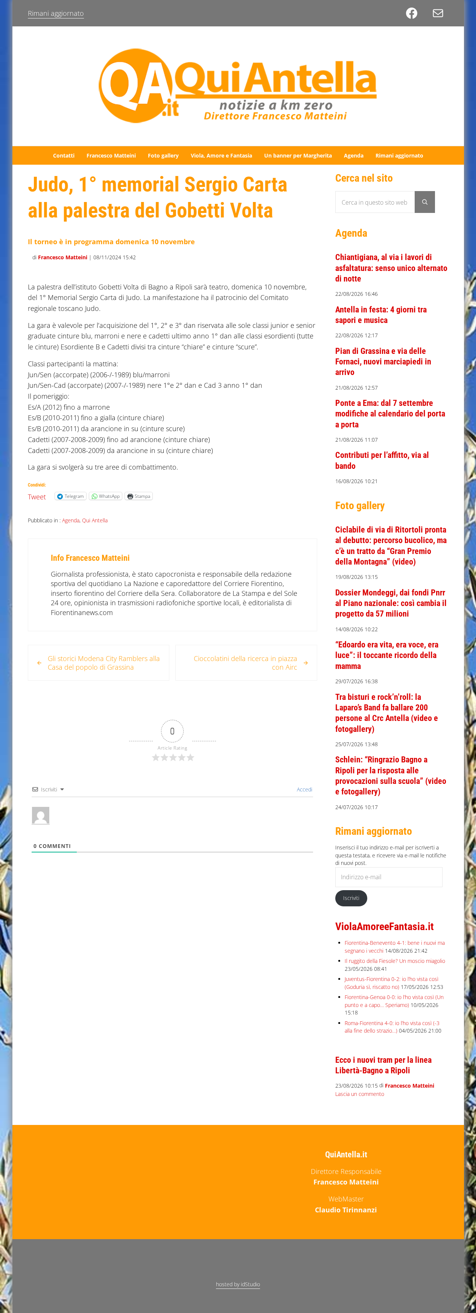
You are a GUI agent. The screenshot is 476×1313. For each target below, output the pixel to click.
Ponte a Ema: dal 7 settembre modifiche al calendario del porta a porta (390, 413)
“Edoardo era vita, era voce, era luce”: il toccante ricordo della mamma (386, 655)
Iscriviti (351, 897)
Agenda (70, 520)
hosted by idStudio (238, 1284)
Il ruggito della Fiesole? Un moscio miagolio (395, 960)
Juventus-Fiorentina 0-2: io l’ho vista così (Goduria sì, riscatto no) (391, 982)
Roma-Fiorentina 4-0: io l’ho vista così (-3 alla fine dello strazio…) (392, 1026)
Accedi (303, 789)
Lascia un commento (359, 1093)
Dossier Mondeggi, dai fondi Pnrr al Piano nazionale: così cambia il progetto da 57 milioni (391, 603)
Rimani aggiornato (56, 13)
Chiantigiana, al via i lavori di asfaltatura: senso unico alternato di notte (391, 267)
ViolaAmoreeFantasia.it (384, 926)
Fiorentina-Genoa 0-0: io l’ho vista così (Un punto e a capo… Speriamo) (394, 1000)
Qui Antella (95, 520)
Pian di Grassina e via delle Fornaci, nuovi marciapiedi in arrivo (383, 361)
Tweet (37, 495)
